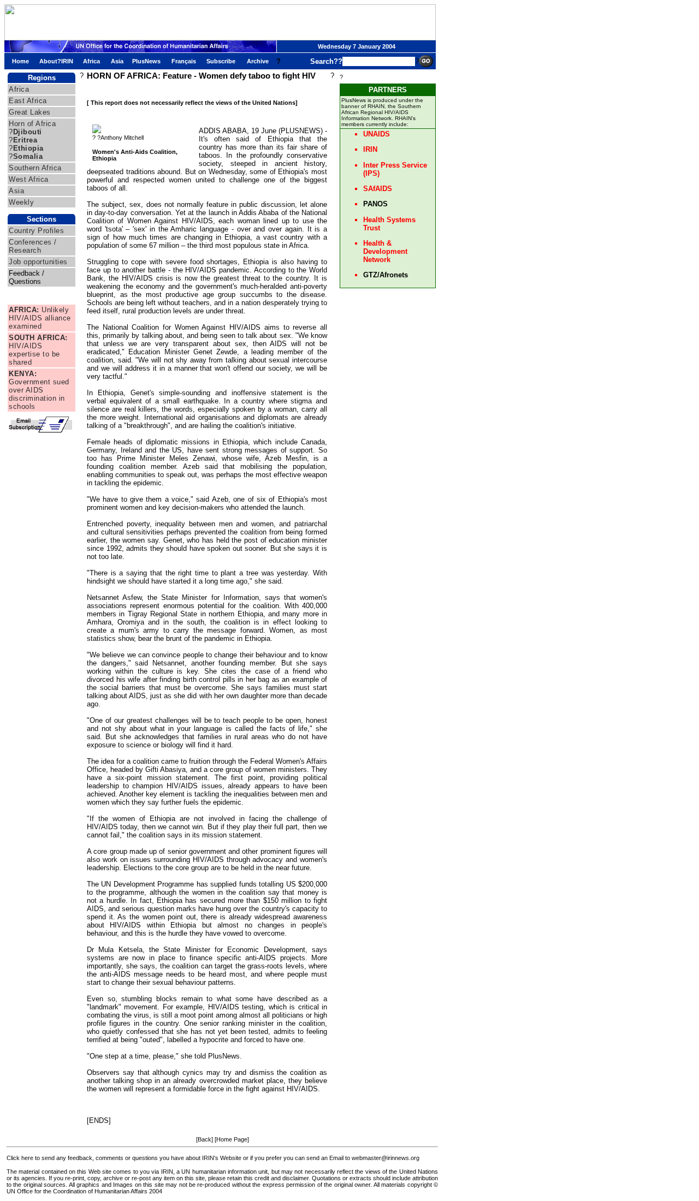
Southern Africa (35, 168)
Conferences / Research (33, 246)
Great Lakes (30, 112)
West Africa (29, 179)
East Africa (28, 101)
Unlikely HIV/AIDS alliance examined (40, 318)
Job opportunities (38, 262)
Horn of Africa (32, 124)
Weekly (21, 202)
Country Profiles (36, 231)
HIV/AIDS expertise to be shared (38, 350)
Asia (16, 191)
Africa (19, 89)
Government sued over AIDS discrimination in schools (39, 390)
